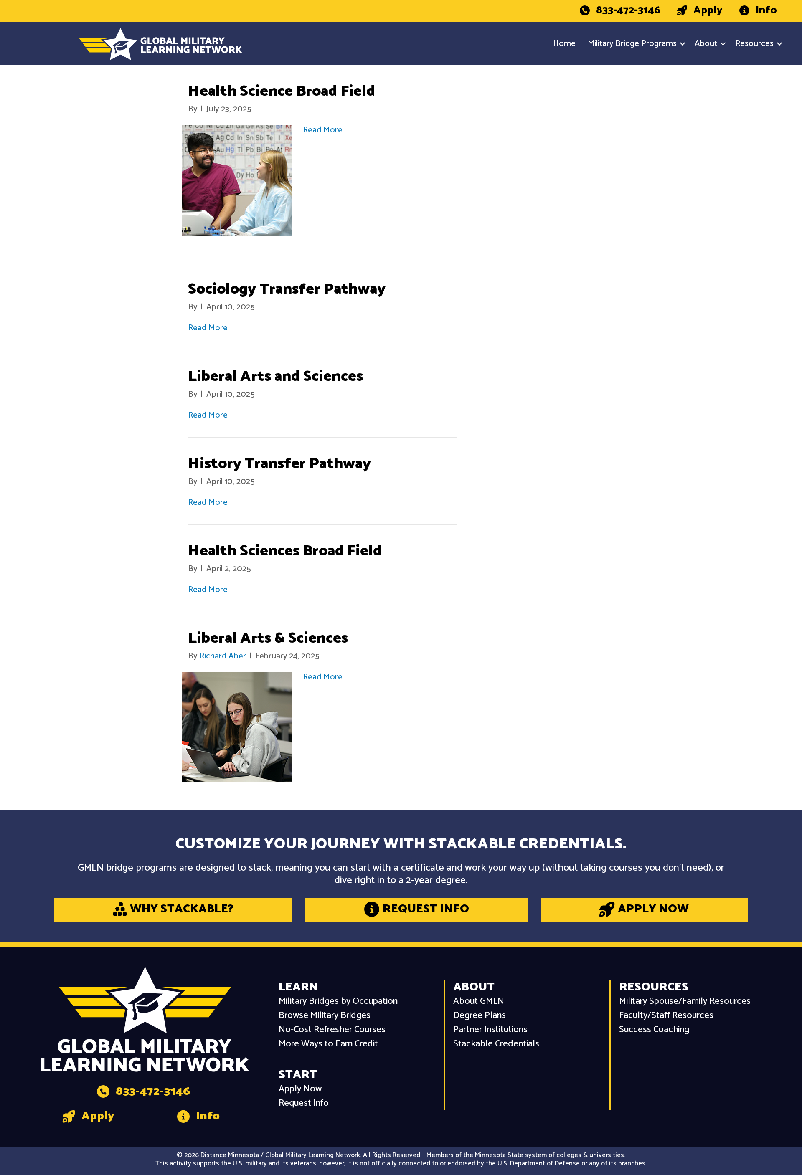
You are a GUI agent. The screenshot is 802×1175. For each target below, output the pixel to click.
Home (564, 44)
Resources (754, 44)
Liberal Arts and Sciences (275, 376)
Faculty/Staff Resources (666, 1016)
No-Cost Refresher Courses (332, 1030)
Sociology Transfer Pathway (287, 289)
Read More (323, 130)
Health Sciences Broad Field (285, 551)
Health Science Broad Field (281, 91)
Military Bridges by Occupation (338, 1001)
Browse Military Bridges (325, 1016)
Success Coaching (654, 1030)
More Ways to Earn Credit (328, 1044)
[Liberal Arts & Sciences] (237, 727)
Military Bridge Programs (632, 44)
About (706, 44)
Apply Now (300, 1089)
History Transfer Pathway (279, 463)
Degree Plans (479, 1016)
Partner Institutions (490, 1030)
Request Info (304, 1103)
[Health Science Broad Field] (237, 180)
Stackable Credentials (496, 1044)
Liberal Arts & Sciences (268, 638)
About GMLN (478, 1001)
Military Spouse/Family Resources (685, 1001)
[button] (682, 44)
